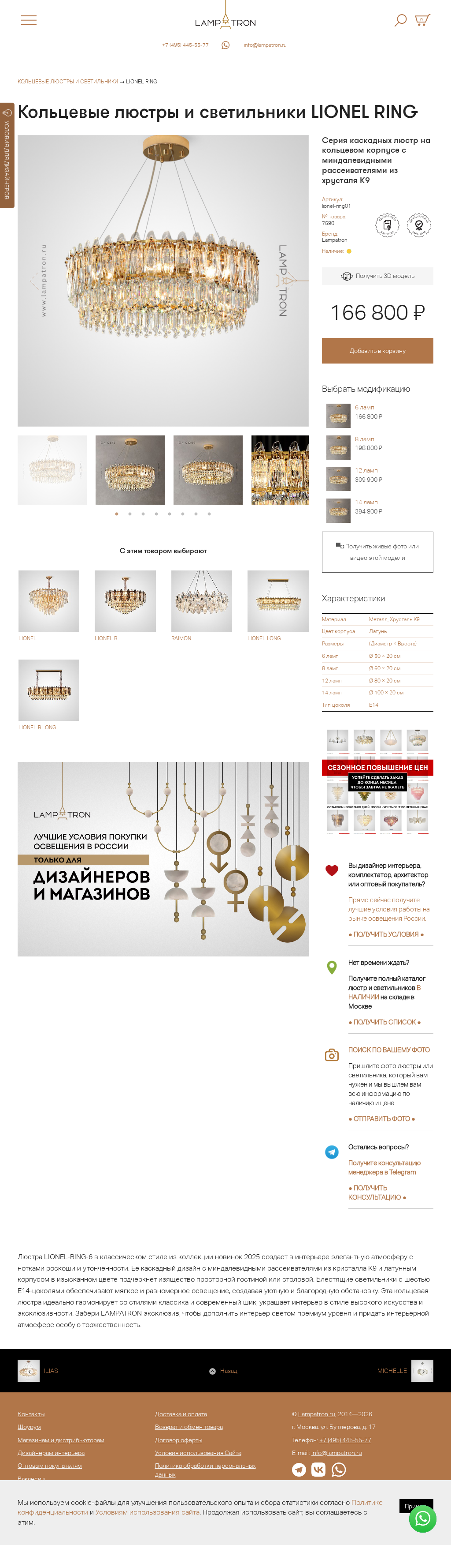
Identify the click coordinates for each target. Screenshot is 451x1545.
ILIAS (51, 1370)
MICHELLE (392, 1370)
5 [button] (169, 514)
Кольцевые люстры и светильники (68, 82)
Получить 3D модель (383, 275)
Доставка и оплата (181, 1414)
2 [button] (130, 514)
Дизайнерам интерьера (51, 1452)
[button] (34, 281)
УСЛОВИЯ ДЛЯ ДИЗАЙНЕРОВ (7, 160)
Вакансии (31, 1478)
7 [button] (196, 514)
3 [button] (143, 514)
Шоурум (29, 1426)
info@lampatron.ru (265, 45)
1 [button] (116, 514)
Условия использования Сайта (198, 1452)
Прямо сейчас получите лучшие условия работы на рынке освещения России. (389, 909)
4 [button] (156, 514)
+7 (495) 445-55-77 (185, 45)
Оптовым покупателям (50, 1465)
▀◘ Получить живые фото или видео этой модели (377, 552)
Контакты (31, 1414)
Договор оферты (178, 1440)
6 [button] (182, 514)
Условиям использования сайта (148, 1512)
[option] (163, 281)
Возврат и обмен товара (189, 1426)
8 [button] (209, 514)
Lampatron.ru (316, 1414)
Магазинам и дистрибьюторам (61, 1440)
